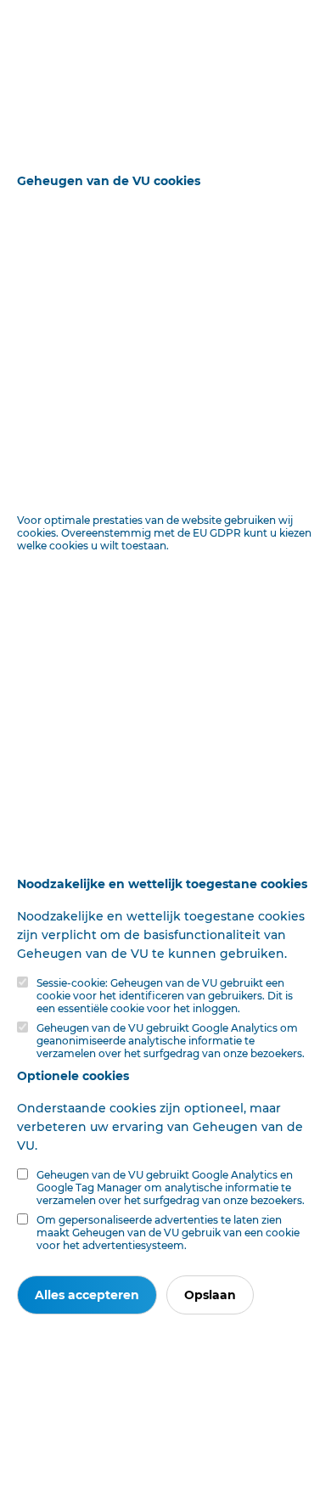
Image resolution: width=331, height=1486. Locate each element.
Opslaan (210, 1295)
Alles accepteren (87, 1295)
